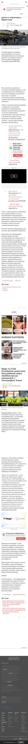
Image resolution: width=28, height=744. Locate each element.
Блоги (3, 717)
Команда (23, 719)
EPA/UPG (5, 43)
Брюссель (17, 280)
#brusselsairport (13, 193)
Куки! (15, 742)
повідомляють (19, 229)
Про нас (22, 715)
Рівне (9, 724)
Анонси (3, 720)
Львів (9, 715)
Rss (15, 716)
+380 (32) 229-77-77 (9, 687)
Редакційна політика (23, 717)
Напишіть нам (23, 722)
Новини (3, 713)
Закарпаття (10, 721)
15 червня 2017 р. (14, 163)
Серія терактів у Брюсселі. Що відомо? (11, 287)
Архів (3, 726)
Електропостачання (8, 280)
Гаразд (21, 14)
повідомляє (16, 59)
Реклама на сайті (23, 725)
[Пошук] (25, 2)
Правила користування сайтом (23, 728)
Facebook (16, 718)
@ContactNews (13, 137)
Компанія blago (6, 413)
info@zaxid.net (16, 689)
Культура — (5, 386)
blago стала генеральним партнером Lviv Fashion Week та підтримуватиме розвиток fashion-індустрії (13, 609)
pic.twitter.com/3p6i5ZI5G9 (17, 139)
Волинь (9, 720)
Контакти (23, 721)
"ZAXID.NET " (5, 669)
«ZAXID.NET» (10, 685)
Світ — (8, 25)
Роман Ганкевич (11, 23)
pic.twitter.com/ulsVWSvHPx (17, 201)
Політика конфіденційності (24, 731)
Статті (3, 715)
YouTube (16, 721)
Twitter (16, 719)
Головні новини (7, 594)
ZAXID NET (14, 2)
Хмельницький (11, 726)
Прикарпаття (10, 716)
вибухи (4, 269)
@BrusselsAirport (14, 130)
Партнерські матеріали (19, 594)
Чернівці (9, 723)
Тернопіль (10, 718)
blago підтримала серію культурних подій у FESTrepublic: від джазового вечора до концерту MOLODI (13, 602)
